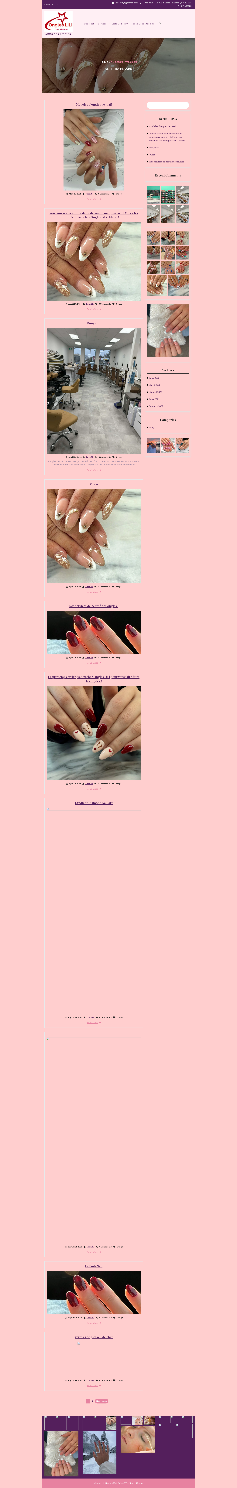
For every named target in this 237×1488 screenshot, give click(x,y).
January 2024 (156, 406)
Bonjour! (89, 24)
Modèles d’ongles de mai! (94, 104)
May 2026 (154, 378)
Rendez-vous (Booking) (142, 24)
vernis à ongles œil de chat (94, 1337)
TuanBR (89, 194)
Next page (101, 1401)
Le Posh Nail (93, 1266)
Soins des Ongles (57, 33)
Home (104, 62)
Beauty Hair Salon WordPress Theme (124, 1483)
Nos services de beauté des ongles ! (93, 606)
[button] (161, 23)
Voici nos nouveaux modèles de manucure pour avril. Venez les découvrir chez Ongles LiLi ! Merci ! (94, 215)
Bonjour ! (93, 323)
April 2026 (154, 385)
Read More (92, 199)
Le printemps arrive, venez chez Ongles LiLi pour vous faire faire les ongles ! (93, 679)
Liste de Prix (119, 24)
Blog (151, 427)
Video (94, 484)
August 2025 (155, 392)
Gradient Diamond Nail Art (94, 803)
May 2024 (154, 399)
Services (103, 24)
